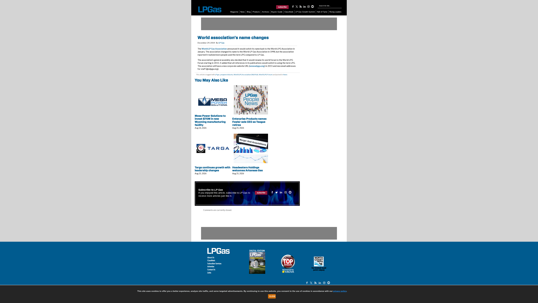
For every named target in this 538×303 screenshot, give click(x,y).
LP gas (217, 75)
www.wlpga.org (257, 66)
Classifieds (288, 12)
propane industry (226, 75)
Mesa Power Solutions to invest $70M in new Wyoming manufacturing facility (210, 120)
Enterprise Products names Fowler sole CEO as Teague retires (249, 121)
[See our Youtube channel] (312, 6)
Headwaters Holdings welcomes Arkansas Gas (247, 169)
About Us (210, 257)
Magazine (234, 12)
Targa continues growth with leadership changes (212, 169)
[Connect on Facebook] (293, 6)
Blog (249, 12)
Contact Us (211, 269)
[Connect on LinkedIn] (305, 6)
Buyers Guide (276, 12)
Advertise (210, 266)
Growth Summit (305, 12)
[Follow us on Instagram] (308, 6)
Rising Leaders (335, 12)
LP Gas (221, 43)
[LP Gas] (207, 9)
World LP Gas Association (214, 48)
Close (272, 296)
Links (209, 272)
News (242, 12)
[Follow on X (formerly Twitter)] (297, 6)
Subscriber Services (214, 263)
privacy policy (339, 291)
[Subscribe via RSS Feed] (301, 6)
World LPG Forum (266, 75)
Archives (265, 12)
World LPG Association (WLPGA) (246, 75)
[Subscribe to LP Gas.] (282, 7)
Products (256, 12)
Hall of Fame (322, 12)
